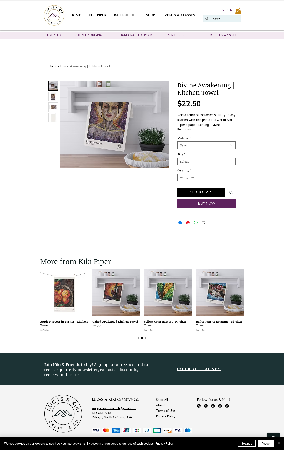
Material (184, 138)
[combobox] (206, 145)
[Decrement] (180, 177)
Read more (184, 130)
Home (52, 66)
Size (181, 154)
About (160, 405)
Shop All (162, 400)
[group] (142, 300)
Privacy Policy (165, 416)
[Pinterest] (213, 406)
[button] (99, 15)
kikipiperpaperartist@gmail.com (114, 408)
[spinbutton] (187, 177)
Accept (266, 443)
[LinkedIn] (220, 406)
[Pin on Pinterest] (187, 222)
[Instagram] (199, 406)
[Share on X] (203, 222)
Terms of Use (165, 411)
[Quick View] (64, 293)
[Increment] (193, 177)
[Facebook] (206, 406)
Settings (246, 443)
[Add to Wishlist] (231, 192)
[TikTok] (227, 406)
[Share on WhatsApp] (195, 222)
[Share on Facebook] (180, 222)
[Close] (279, 443)
